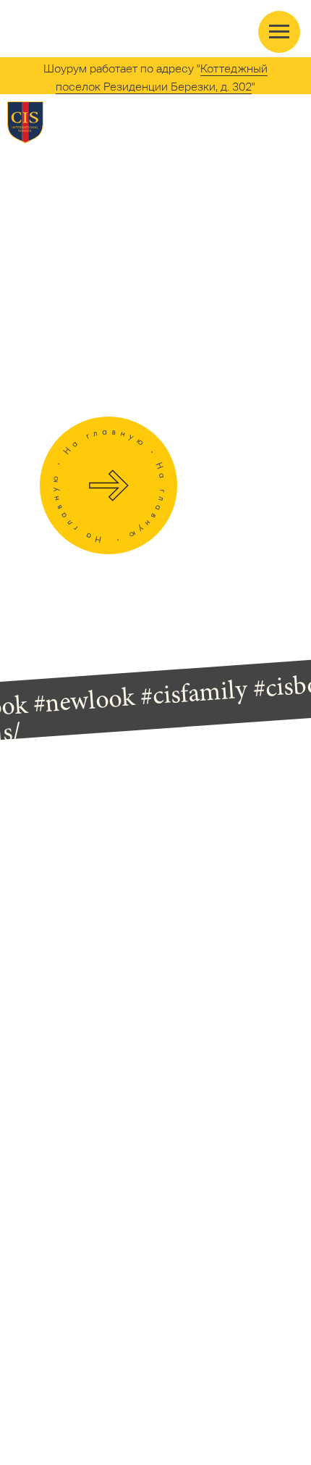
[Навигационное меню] (279, 32)
